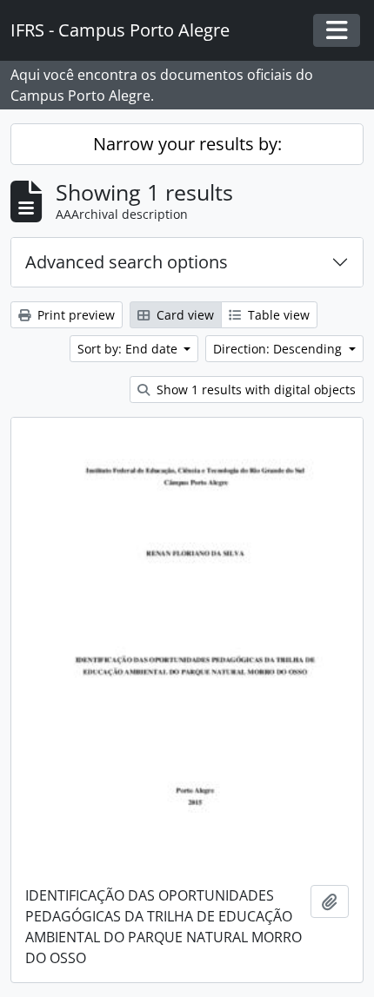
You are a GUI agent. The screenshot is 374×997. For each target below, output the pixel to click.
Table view (277, 315)
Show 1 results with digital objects (254, 389)
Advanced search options (126, 262)
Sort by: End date (129, 348)
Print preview (74, 315)
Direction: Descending (279, 348)
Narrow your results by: (187, 143)
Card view (183, 315)
